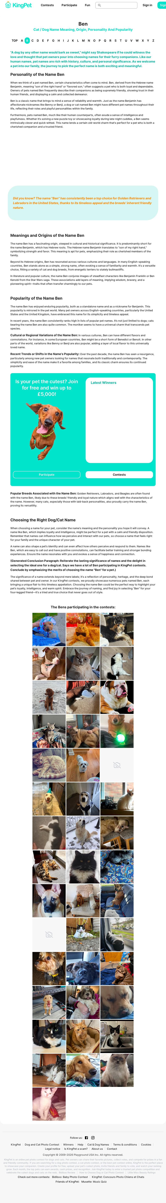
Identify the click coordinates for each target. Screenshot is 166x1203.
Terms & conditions (125, 1144)
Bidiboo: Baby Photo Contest (70, 1177)
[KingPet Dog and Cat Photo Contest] (18, 5)
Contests (47, 5)
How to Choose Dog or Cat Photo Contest (101, 1172)
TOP (15, 40)
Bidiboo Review (67, 1172)
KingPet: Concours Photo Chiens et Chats (118, 1177)
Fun (87, 5)
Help (80, 1144)
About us (97, 1148)
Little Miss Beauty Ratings (142, 1172)
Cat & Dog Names (98, 1144)
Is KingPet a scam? (76, 1148)
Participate (69, 5)
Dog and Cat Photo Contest (42, 1144)
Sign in (147, 5)
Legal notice (52, 1148)
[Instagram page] (93, 1137)
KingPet (16, 1144)
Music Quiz (100, 1181)
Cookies (146, 1144)
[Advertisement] (83, 154)
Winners (68, 1144)
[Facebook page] (86, 1137)
